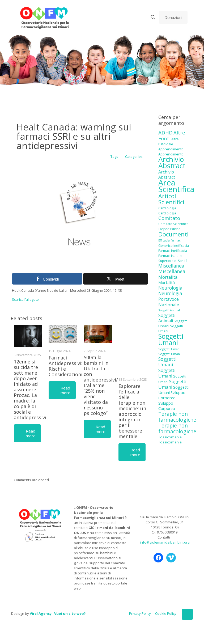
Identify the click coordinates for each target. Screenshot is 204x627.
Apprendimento (171, 149)
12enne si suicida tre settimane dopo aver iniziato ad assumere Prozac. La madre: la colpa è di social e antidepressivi (30, 389)
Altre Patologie (168, 141)
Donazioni (173, 17)
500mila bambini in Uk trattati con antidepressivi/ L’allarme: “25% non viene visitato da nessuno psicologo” (101, 385)
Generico (165, 245)
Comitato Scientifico (173, 224)
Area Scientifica (176, 185)
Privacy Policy (140, 613)
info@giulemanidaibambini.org (164, 542)
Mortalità (167, 277)
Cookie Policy (165, 613)
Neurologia (170, 288)
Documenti (173, 234)
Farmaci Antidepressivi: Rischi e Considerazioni (65, 366)
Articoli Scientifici (171, 199)
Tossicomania (170, 437)
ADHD (165, 132)
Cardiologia (167, 208)
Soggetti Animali (169, 310)
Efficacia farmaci (169, 240)
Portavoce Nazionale (168, 302)
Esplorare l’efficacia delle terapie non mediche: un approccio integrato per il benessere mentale (132, 411)
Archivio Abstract (171, 162)
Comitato (169, 218)
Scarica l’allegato (25, 299)
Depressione (169, 228)
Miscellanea (171, 265)
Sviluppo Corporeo (171, 395)
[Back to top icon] (187, 614)
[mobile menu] (134, 17)
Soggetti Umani (170, 339)
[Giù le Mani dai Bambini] (44, 17)
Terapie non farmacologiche (177, 416)
